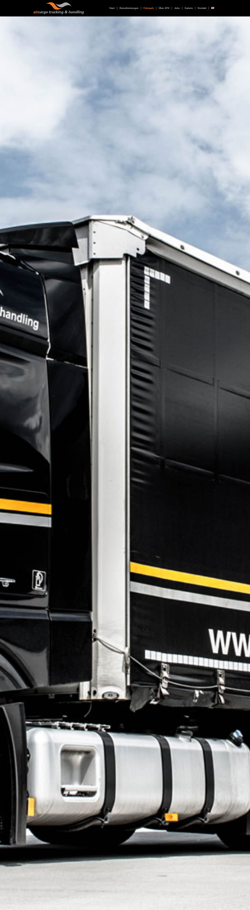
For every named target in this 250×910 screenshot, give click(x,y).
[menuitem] (112, 8)
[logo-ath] (58, 8)
